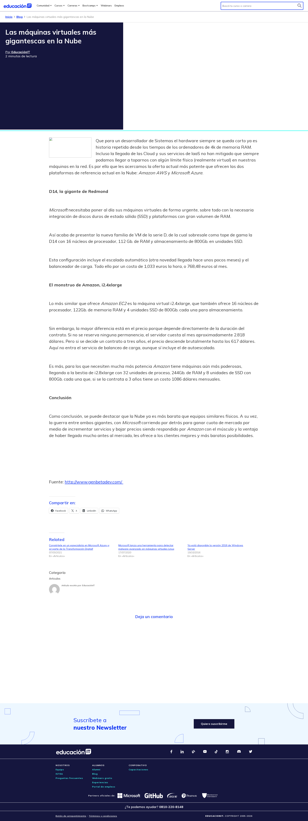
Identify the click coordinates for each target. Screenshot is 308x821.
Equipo (60, 769)
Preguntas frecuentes (69, 778)
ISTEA (59, 773)
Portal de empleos (103, 786)
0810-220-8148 (171, 807)
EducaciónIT (88, 585)
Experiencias (100, 782)
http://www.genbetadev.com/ (94, 481)
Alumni (96, 769)
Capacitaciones (138, 769)
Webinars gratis (102, 778)
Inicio (8, 17)
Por (17, 52)
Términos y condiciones (103, 816)
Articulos (54, 578)
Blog (19, 17)
